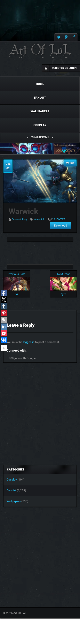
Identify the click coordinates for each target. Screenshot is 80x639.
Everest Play (19, 219)
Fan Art (40, 97)
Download (60, 225)
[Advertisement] (40, 251)
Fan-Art (11, 490)
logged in (28, 342)
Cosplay (39, 125)
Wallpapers (40, 111)
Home (40, 83)
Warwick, (39, 219)
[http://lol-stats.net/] (40, 148)
